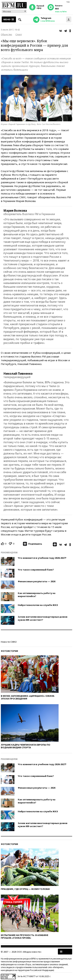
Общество (6, 34)
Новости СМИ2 (8, 641)
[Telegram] (65, 31)
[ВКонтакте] (61, 31)
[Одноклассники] (70, 31)
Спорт (18, 34)
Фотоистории (9, 651)
